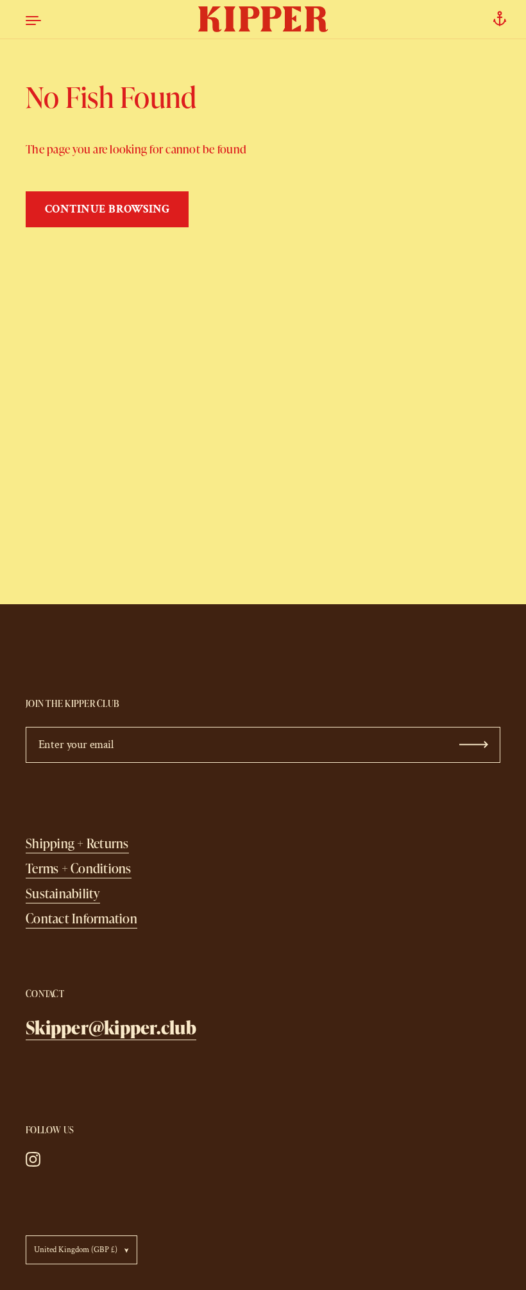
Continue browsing (107, 209)
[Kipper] (263, 19)
